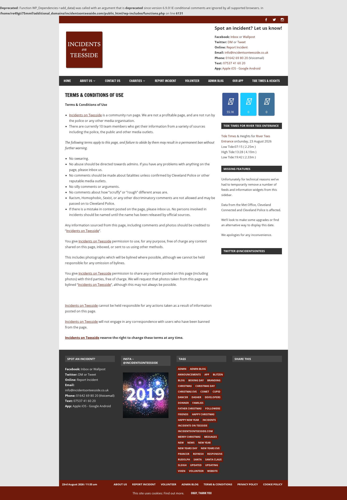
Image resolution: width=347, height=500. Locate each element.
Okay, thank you (201, 493)
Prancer (183, 454)
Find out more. (174, 493)
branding (213, 380)
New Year (204, 442)
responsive (214, 454)
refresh (198, 454)
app (206, 374)
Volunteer (192, 81)
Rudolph (184, 459)
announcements (189, 374)
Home (67, 81)
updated (196, 465)
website (212, 471)
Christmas (185, 386)
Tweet (241, 42)
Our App (238, 81)
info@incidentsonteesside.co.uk (246, 52)
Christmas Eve (187, 391)
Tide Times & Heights (266, 81)
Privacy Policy (247, 484)
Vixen (181, 471)
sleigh (182, 465)
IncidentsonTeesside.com (195, 431)
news (191, 442)
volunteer (196, 471)
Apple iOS (229, 68)
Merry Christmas (189, 437)
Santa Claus (213, 459)
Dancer (183, 397)
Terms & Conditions (218, 484)
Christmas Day (205, 386)
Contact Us (112, 81)
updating (211, 465)
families (197, 403)
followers (212, 408)
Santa (198, 459)
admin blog (198, 369)
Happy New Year (188, 420)
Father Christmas (190, 408)
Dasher (196, 397)
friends (183, 414)
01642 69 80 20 (237, 58)
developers (212, 397)
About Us (86, 81)
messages (210, 437)
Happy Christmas (203, 414)
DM (230, 42)
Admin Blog (216, 81)
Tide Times (228, 136)
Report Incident (237, 47)
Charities (135, 81)
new (181, 442)
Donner (183, 403)
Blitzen (218, 374)
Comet (204, 391)
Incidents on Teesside (85, 115)
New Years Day (187, 448)
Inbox (234, 37)
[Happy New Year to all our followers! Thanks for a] (146, 395)
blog (181, 380)
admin (182, 369)
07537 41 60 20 (234, 63)
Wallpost (249, 37)
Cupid (216, 391)
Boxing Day (196, 380)
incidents (209, 420)
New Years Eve (210, 448)
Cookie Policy (272, 484)
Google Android (249, 68)
